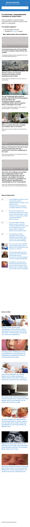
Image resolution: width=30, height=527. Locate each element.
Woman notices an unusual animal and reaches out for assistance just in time (11, 74)
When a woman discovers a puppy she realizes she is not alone (13, 125)
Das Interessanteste (12, 2)
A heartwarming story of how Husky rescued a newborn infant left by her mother (14, 50)
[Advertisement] (15, 290)
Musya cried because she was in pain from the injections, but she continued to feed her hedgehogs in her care (15, 149)
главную (15, 31)
